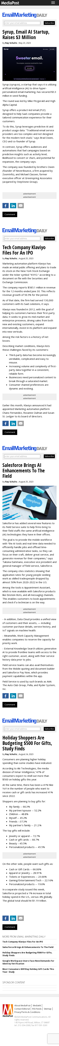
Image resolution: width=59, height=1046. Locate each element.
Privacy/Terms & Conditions (27, 1012)
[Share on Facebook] (5, 205)
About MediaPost (22, 1005)
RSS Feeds (36, 1008)
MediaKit (37, 1005)
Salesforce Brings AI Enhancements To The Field (28, 947)
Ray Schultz (11, 43)
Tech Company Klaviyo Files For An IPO (22, 941)
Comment (10, 214)
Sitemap (47, 1008)
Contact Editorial (22, 1008)
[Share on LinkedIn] (13, 205)
